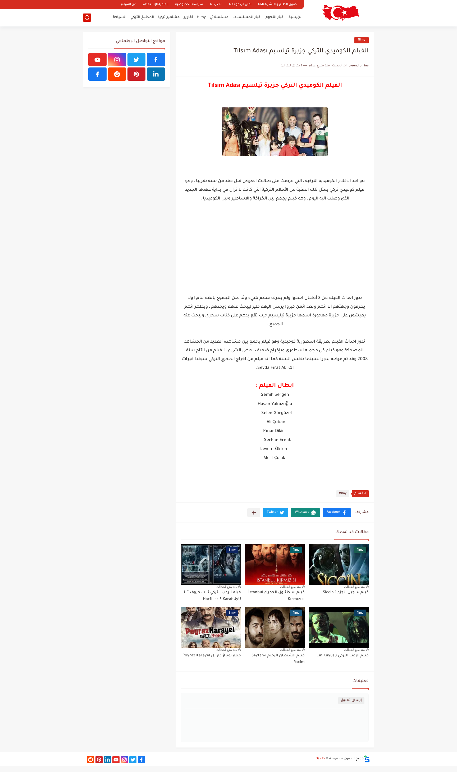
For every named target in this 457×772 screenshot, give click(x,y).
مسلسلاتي (219, 17)
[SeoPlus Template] (367, 758)
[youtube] (97, 59)
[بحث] (87, 17)
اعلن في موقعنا (240, 4)
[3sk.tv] (340, 13)
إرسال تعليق (351, 700)
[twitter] (136, 59)
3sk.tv (320, 759)
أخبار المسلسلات (247, 17)
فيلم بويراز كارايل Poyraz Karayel (211, 656)
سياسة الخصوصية (189, 4)
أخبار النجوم (275, 17)
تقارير (188, 17)
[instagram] (117, 59)
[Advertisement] (275, 253)
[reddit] (117, 74)
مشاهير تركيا (169, 17)
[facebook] (156, 59)
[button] (337, 512)
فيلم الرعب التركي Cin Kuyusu (343, 656)
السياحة (119, 17)
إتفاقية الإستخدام (155, 4)
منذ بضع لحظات (354, 587)
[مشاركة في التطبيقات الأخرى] (253, 512)
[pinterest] (136, 74)
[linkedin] (156, 74)
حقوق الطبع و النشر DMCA (277, 4)
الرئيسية (296, 17)
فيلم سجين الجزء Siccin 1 (346, 593)
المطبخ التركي (142, 17)
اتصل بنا (216, 4)
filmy (201, 17)
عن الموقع (128, 4)
